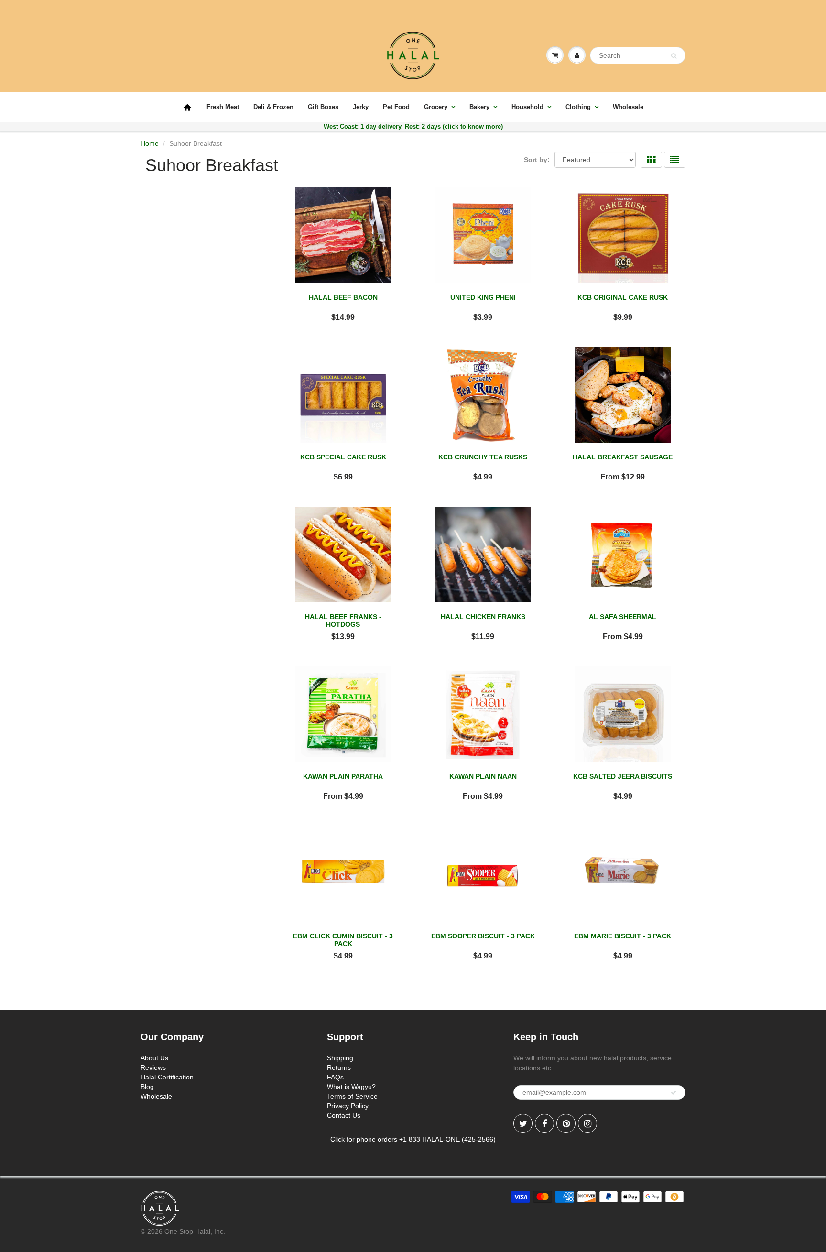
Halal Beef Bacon (343, 297)
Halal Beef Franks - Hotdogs (343, 620)
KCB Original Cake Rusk (622, 297)
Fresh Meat (222, 106)
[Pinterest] (566, 1123)
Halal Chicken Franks (483, 617)
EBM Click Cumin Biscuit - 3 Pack (343, 939)
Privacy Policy (348, 1106)
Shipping (340, 1058)
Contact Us (343, 1115)
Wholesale (628, 106)
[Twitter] (523, 1123)
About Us (154, 1058)
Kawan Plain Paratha (343, 776)
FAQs (335, 1077)
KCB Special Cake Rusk (343, 457)
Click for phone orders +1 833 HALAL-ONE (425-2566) (413, 1139)
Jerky (361, 106)
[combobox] (637, 55)
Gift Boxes (323, 106)
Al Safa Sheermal (622, 617)
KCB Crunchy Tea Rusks (482, 457)
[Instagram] (587, 1123)
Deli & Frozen (273, 106)
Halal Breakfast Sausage (623, 457)
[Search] (674, 56)
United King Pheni (483, 297)
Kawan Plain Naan (483, 776)
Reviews (153, 1067)
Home (150, 143)
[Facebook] (544, 1123)
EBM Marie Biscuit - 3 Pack (622, 936)
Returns (339, 1067)
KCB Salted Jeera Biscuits (622, 776)
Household (527, 106)
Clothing (578, 106)
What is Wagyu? (351, 1086)
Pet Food (396, 106)
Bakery (479, 106)
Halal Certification (167, 1077)
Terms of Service (352, 1096)
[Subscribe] (673, 1092)
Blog (147, 1086)
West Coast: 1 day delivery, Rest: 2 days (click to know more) (413, 126)
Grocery (435, 106)
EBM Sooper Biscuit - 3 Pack (483, 936)
